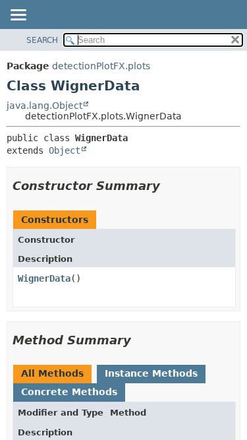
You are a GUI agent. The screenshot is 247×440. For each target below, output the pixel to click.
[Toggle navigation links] (18, 16)
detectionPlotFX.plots (101, 66)
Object (64, 150)
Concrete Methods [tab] (69, 392)
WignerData (44, 278)
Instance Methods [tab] (151, 373)
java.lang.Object (44, 105)
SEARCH (42, 40)
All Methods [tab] (52, 373)
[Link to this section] (169, 186)
